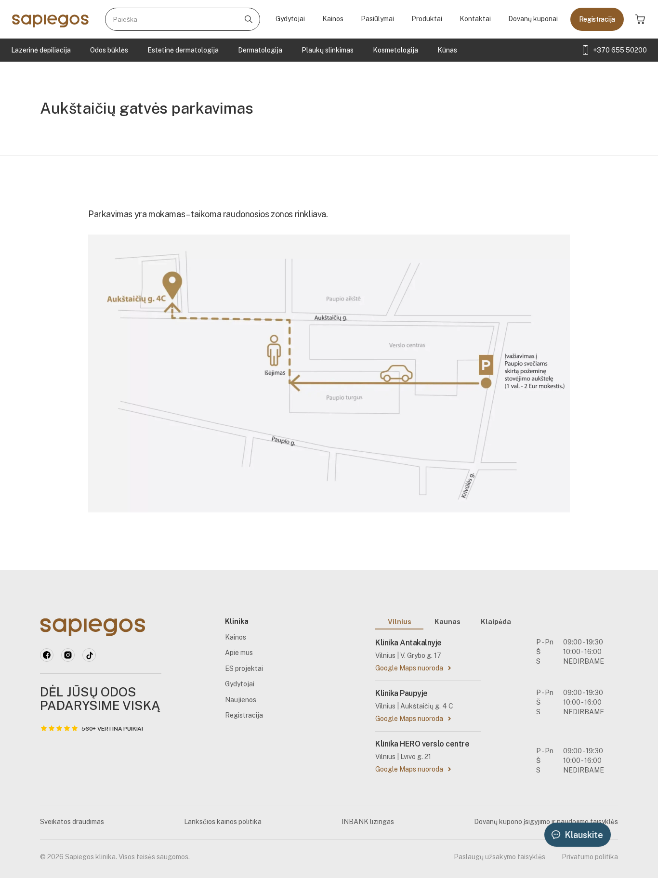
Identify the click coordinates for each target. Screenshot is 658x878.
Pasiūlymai (377, 19)
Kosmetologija (395, 50)
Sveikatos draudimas (72, 822)
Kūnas (447, 50)
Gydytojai (290, 19)
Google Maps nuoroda (409, 668)
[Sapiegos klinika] (50, 19)
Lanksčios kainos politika (223, 822)
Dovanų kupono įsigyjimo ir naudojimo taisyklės (546, 822)
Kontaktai (475, 19)
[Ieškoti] (248, 19)
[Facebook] (46, 655)
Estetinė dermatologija (183, 50)
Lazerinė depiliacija (41, 50)
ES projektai (244, 668)
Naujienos (240, 700)
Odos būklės (109, 50)
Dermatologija (260, 50)
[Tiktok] (89, 655)
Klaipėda (496, 622)
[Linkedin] (68, 655)
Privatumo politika (590, 857)
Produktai (426, 19)
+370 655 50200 (620, 50)
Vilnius (399, 622)
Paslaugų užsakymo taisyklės (499, 857)
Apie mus (239, 652)
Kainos (332, 19)
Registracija (597, 19)
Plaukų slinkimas (328, 50)
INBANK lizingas (368, 822)
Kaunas (447, 622)
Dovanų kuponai (533, 19)
